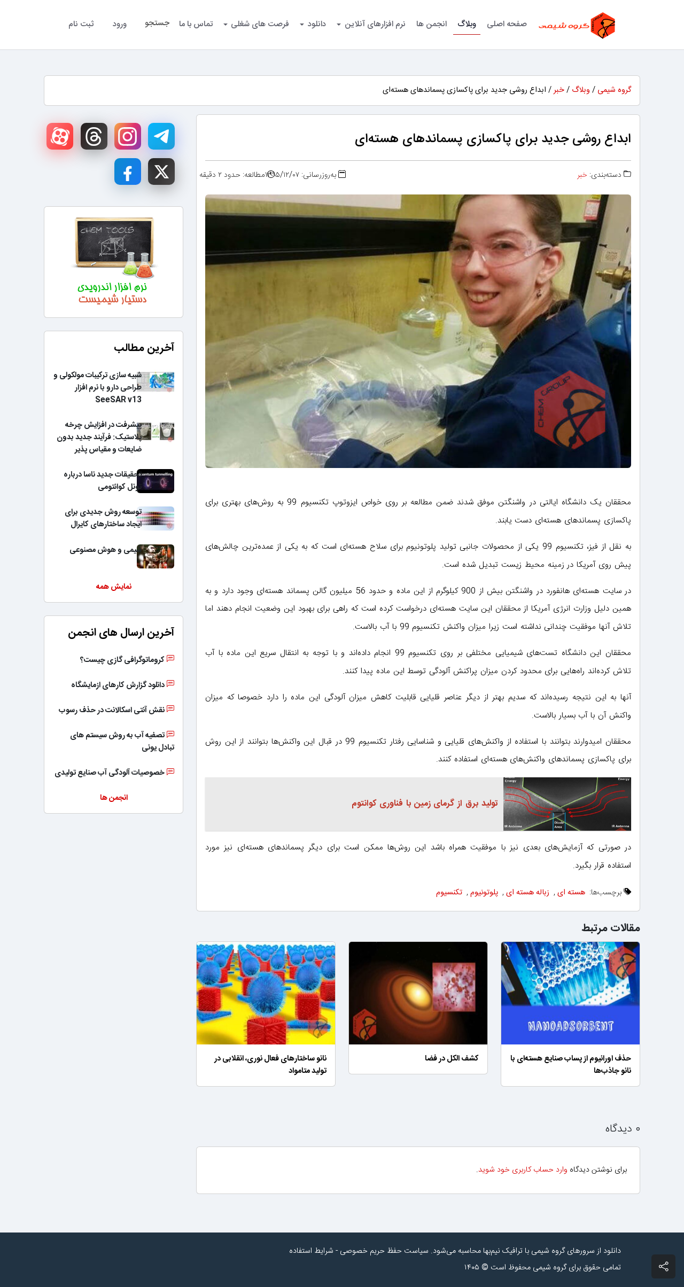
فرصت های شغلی (260, 24)
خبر (559, 90)
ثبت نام (81, 24)
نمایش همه (113, 587)
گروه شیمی (614, 90)
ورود (120, 24)
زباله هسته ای (527, 892)
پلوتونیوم (484, 892)
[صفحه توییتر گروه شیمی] (161, 171)
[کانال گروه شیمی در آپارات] (59, 136)
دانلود (317, 24)
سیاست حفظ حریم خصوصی (384, 1251)
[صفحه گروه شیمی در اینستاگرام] (127, 136)
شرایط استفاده (311, 1251)
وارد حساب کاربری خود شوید (523, 1170)
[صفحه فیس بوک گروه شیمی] (127, 171)
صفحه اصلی (507, 24)
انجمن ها (431, 24)
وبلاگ (466, 24)
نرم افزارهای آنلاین (375, 24)
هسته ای (571, 892)
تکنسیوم (449, 892)
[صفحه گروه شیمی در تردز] (94, 136)
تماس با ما (196, 24)
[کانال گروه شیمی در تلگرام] (161, 136)
